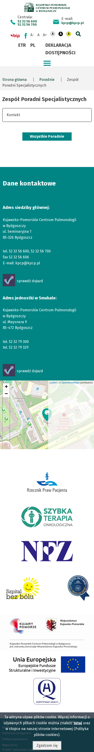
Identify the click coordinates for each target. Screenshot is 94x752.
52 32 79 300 (19, 341)
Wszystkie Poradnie (47, 136)
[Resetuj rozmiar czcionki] (38, 35)
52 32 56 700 (27, 24)
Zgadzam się (47, 745)
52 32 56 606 (19, 257)
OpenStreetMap (70, 382)
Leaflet (53, 382)
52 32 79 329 (19, 347)
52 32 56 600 (27, 21)
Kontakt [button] (13, 115)
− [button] (6, 394)
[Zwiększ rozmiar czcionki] (45, 35)
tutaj (77, 723)
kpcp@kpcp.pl (72, 23)
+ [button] (6, 386)
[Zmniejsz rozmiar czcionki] (32, 35)
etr (22, 45)
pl (32, 45)
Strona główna (14, 79)
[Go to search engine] (77, 33)
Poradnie (47, 79)
